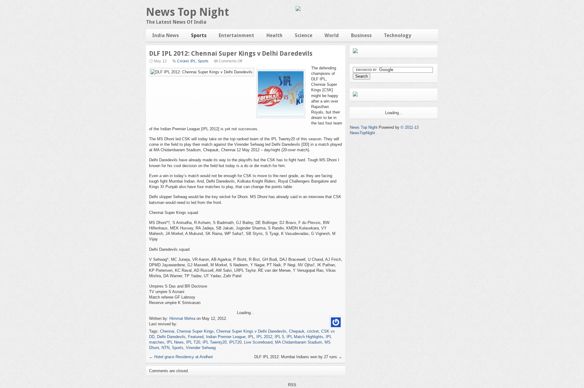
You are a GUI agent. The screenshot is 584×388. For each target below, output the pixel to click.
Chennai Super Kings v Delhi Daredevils (251, 331)
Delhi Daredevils (171, 336)
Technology (397, 35)
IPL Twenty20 (215, 342)
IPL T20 (193, 342)
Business (361, 35)
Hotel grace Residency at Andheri (181, 357)
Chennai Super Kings (195, 331)
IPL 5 (279, 336)
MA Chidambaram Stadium (298, 342)
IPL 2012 (264, 336)
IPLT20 (235, 342)
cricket (313, 331)
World (332, 35)
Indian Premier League (225, 336)
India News (165, 35)
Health (274, 35)
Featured (195, 336)
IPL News (175, 342)
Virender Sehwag (201, 347)
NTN (165, 347)
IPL (193, 61)
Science (303, 35)
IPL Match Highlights (305, 336)
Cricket (183, 61)
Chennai (167, 331)
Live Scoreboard (258, 342)
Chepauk (296, 331)
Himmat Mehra (182, 318)
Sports (199, 35)
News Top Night (187, 12)
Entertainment (236, 35)
